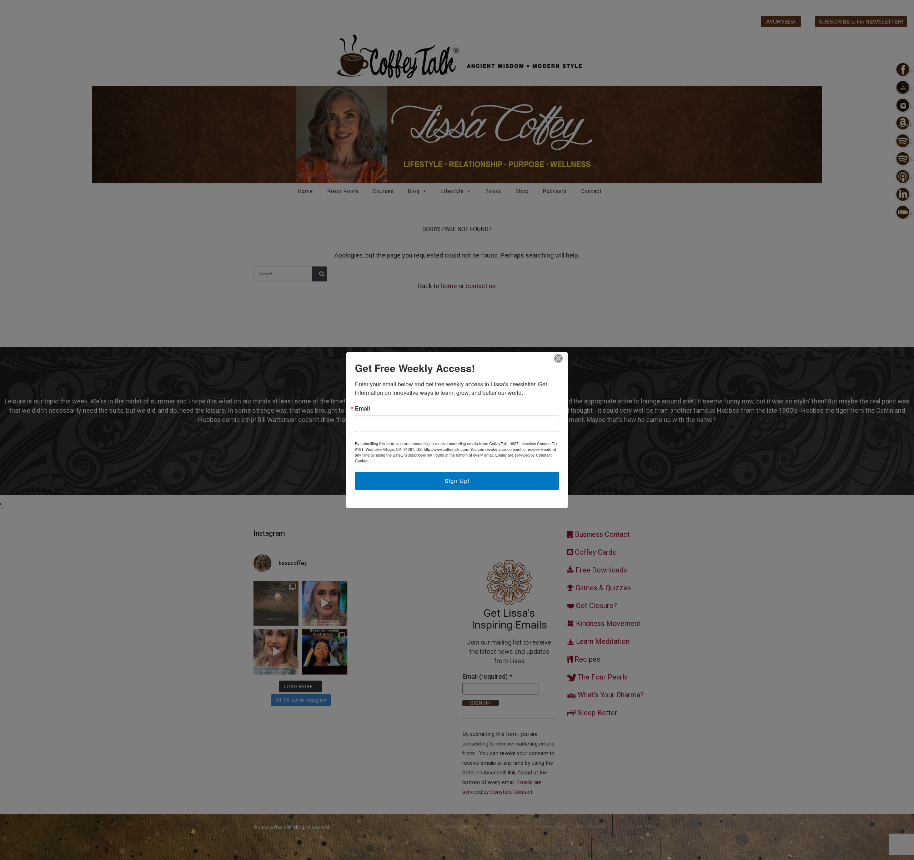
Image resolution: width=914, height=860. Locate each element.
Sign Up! (457, 481)
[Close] (558, 358)
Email (362, 408)
